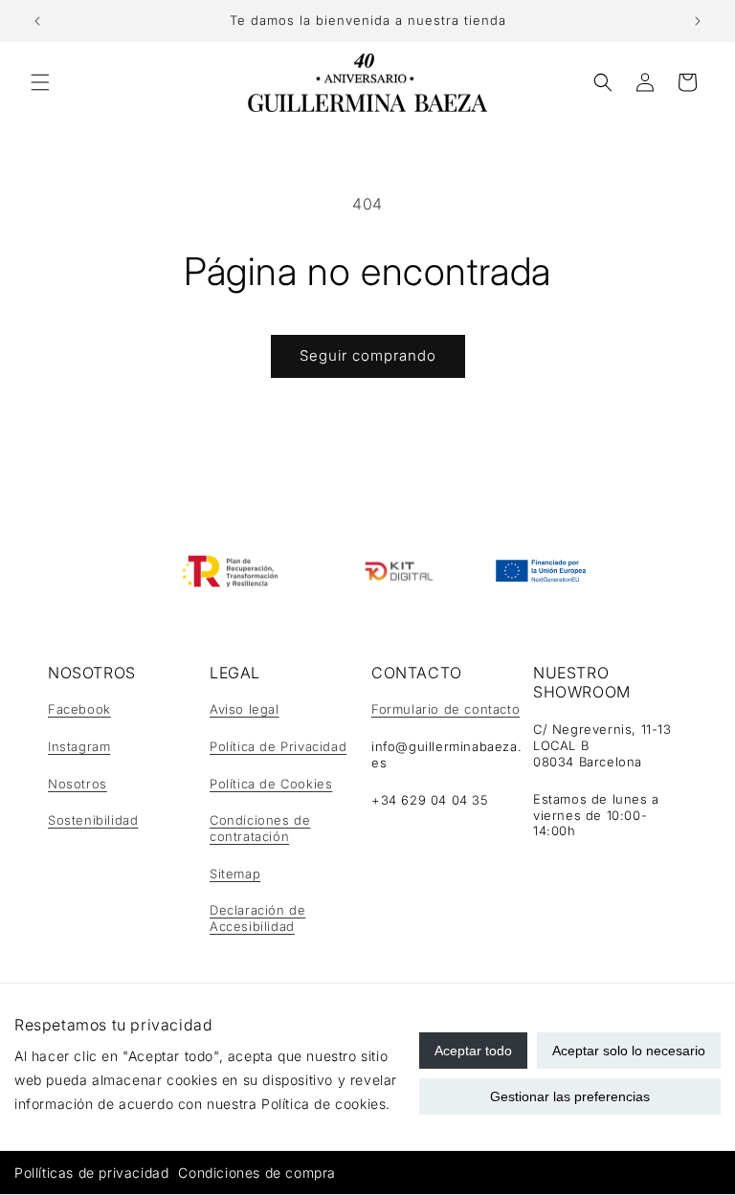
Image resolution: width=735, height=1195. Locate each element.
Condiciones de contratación (260, 828)
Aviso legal (244, 709)
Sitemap (235, 873)
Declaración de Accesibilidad (257, 918)
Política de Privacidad (278, 746)
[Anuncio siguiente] (698, 21)
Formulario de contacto (445, 709)
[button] (40, 82)
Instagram (79, 746)
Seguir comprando (368, 355)
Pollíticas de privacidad (91, 1172)
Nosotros (77, 783)
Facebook (79, 709)
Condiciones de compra (257, 1172)
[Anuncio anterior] (37, 21)
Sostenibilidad (93, 820)
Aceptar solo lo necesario (628, 1050)
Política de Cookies (271, 783)
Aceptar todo (473, 1050)
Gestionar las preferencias (570, 1096)
